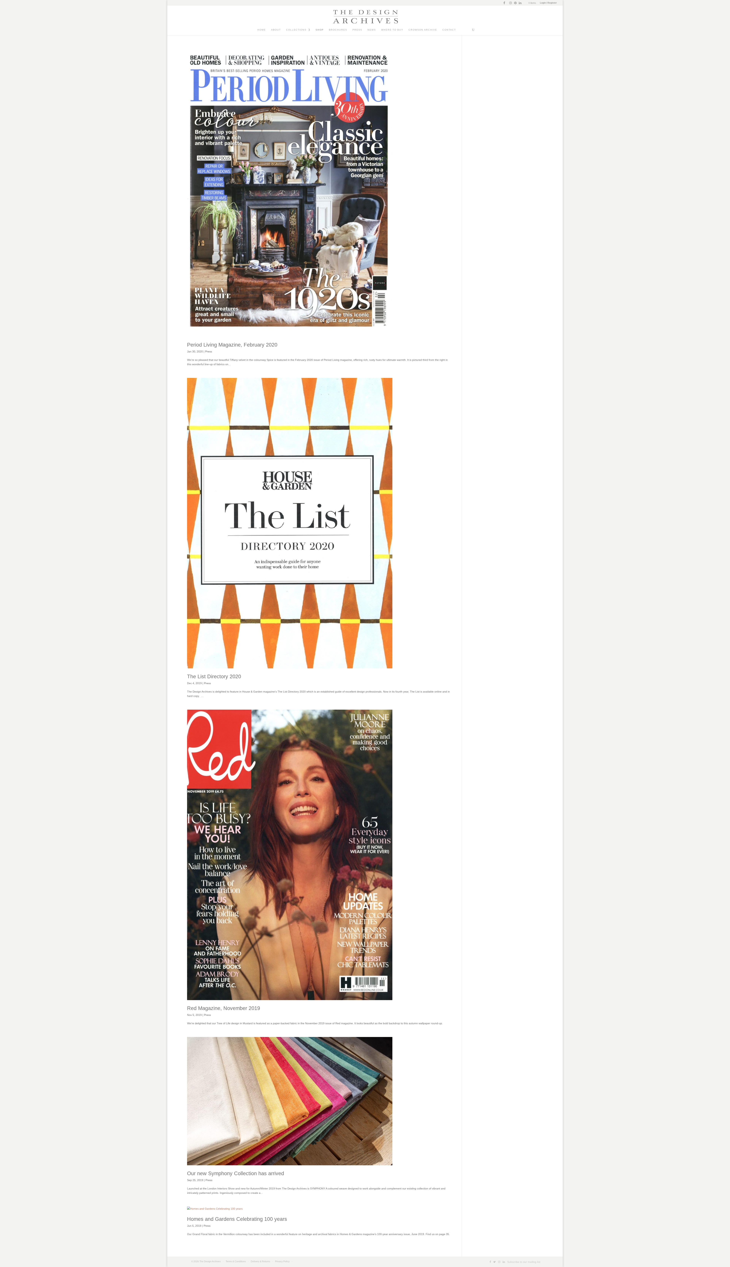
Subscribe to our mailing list (523, 1261)
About (276, 30)
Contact (449, 30)
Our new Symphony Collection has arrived (235, 1173)
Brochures (338, 30)
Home (261, 30)
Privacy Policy (282, 1261)
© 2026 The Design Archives (206, 1261)
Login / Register (548, 3)
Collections (296, 30)
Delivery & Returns (260, 1261)
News (371, 30)
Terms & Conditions (236, 1261)
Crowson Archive (423, 30)
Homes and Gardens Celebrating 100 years (237, 1219)
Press (357, 30)
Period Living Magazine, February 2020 (232, 345)
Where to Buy (392, 30)
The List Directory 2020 (214, 676)
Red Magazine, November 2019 (223, 1008)
